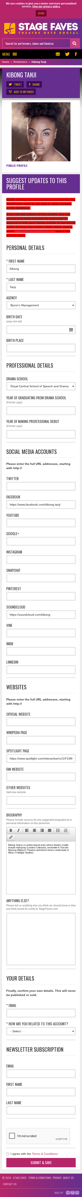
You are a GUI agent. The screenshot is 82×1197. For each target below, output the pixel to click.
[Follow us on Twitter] (67, 54)
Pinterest (13, 588)
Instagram (14, 552)
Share (36, 84)
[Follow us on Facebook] (75, 54)
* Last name (15, 279)
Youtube (12, 515)
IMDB (9, 643)
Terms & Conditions (45, 1153)
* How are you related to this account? (37, 1023)
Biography (39, 818)
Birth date (14, 318)
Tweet (18, 84)
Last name (13, 1102)
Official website (18, 714)
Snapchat (13, 570)
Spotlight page (17, 750)
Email (10, 1066)
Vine (9, 625)
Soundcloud (15, 607)
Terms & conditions (39, 1177)
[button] (11, 831)
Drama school (17, 378)
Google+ (12, 533)
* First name (15, 261)
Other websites (18, 789)
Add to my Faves (24, 91)
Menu (6, 54)
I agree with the (34, 1153)
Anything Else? (40, 904)
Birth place (15, 340)
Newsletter (59, 54)
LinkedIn (12, 662)
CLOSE (41, 13)
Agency (11, 297)
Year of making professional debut (32, 423)
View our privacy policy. (46, 6)
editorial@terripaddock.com (35, 231)
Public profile (17, 165)
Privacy (57, 1177)
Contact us (10, 1184)
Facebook (13, 496)
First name (14, 1084)
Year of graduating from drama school (36, 399)
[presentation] (11, 831)
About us (68, 1177)
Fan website (15, 769)
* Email (11, 1005)
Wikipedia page (16, 732)
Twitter (12, 478)
